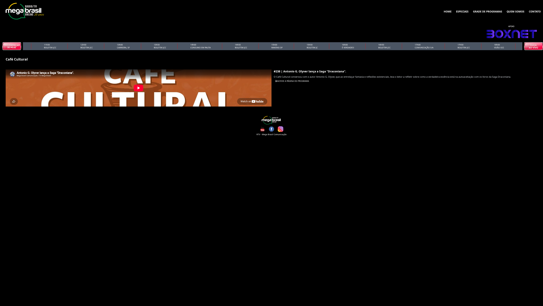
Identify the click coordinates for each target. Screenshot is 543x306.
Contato (535, 11)
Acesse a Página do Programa (293, 81)
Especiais (462, 11)
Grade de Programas (487, 11)
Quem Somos (515, 11)
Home (448, 11)
